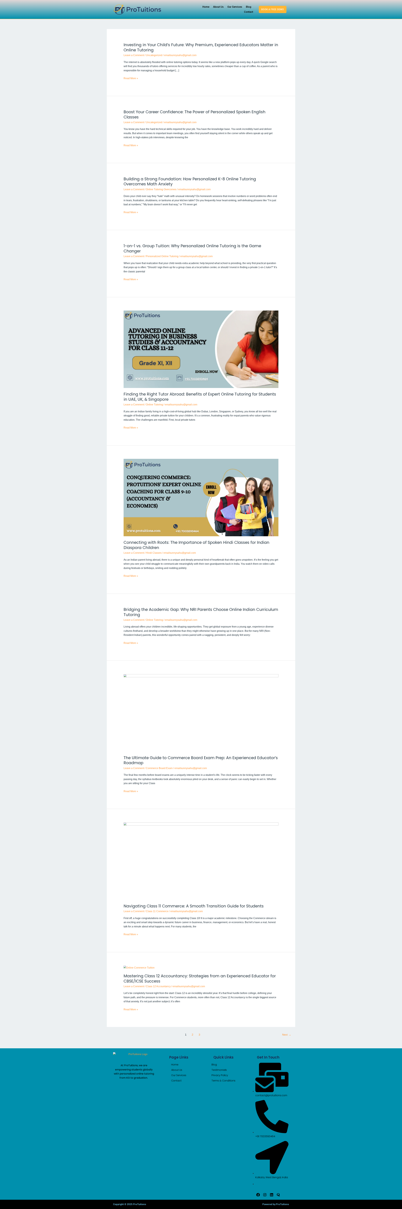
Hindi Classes (154, 552)
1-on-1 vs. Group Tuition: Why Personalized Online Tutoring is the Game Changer (192, 248)
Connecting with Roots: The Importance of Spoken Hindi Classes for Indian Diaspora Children (196, 545)
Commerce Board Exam (159, 768)
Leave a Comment (134, 55)
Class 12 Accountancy (158, 986)
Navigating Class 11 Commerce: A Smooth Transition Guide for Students (194, 906)
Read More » (131, 78)
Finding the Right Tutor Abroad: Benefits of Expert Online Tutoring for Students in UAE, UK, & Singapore (200, 396)
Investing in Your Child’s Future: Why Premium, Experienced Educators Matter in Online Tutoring (201, 47)
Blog (248, 6)
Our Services (234, 6)
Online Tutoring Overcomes (161, 189)
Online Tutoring (154, 404)
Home (205, 6)
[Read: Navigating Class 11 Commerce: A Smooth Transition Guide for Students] (201, 861)
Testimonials (219, 1070)
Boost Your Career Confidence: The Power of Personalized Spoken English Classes (194, 114)
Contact (248, 11)
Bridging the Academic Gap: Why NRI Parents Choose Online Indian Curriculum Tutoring (201, 612)
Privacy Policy (220, 1075)
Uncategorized (154, 55)
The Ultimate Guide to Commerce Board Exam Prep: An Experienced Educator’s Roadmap (201, 760)
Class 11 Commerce (157, 911)
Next (286, 1034)
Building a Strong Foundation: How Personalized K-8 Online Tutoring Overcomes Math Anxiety (190, 181)
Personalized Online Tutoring (162, 256)
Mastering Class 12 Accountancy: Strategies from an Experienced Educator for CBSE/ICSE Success (200, 978)
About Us (218, 6)
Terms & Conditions (223, 1080)
